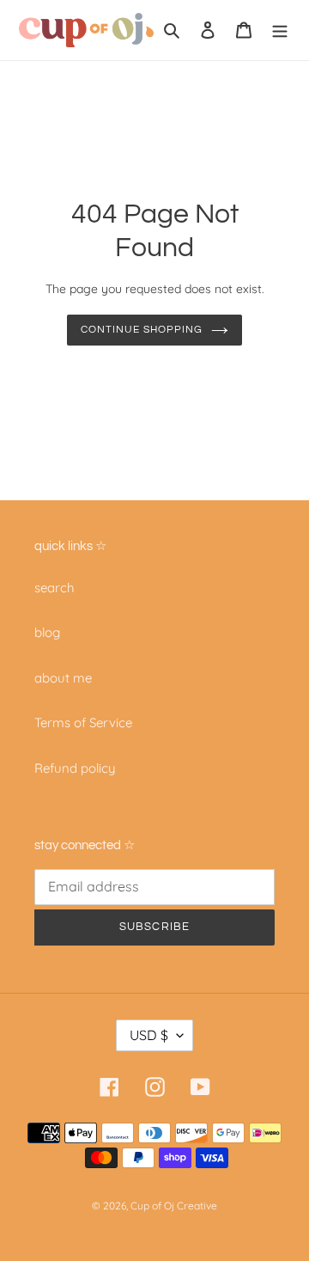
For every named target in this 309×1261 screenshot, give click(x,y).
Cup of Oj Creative (173, 1205)
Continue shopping (142, 329)
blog (47, 632)
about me (63, 678)
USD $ (149, 1035)
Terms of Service (83, 722)
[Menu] (280, 30)
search (54, 587)
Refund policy (75, 768)
